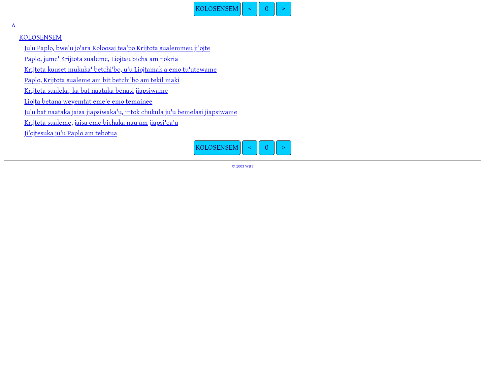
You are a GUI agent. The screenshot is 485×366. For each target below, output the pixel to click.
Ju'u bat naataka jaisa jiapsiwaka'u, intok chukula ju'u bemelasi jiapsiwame (130, 112)
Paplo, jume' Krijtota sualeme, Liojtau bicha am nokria (101, 59)
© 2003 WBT (242, 166)
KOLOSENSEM (217, 8)
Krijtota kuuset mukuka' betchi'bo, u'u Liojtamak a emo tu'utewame (120, 69)
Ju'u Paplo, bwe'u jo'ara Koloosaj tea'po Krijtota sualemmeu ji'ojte (117, 48)
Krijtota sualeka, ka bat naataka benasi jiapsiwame (96, 90)
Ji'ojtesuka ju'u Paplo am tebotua (70, 133)
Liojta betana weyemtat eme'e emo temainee (88, 101)
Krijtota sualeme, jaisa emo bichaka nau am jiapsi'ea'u (101, 122)
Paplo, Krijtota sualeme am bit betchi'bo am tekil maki (101, 80)
